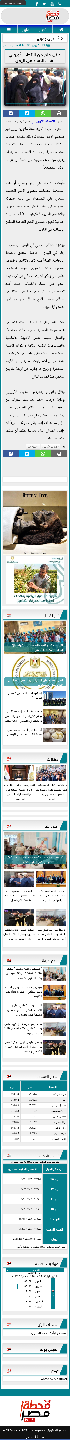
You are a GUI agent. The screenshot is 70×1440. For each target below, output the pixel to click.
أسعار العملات (47, 1076)
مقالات (52, 758)
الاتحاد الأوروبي (43, 121)
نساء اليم (32, 446)
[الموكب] (35, 523)
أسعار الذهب (48, 1155)
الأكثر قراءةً (50, 960)
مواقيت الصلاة (46, 1263)
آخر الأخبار (51, 615)
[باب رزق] (35, 580)
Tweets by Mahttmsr (53, 1378)
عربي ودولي (46, 38)
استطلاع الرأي (48, 1324)
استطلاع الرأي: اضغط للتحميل (49, 1332)
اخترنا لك (51, 825)
